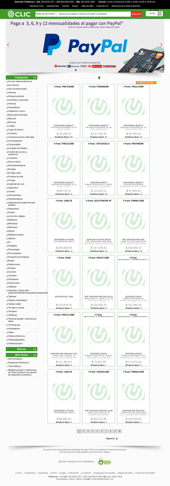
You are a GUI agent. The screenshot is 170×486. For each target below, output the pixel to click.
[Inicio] (18, 13)
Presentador (14, 249)
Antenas (12, 104)
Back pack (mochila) (17, 115)
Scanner (12, 272)
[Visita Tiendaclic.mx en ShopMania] (75, 461)
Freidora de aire (15, 176)
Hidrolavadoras (15, 199)
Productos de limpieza (18, 257)
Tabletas (12, 296)
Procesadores (14, 253)
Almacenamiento (16, 96)
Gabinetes (13, 188)
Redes (11, 261)
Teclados (12, 311)
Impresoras (13, 209)
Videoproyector (15, 343)
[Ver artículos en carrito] (154, 11)
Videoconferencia (16, 336)
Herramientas (14, 195)
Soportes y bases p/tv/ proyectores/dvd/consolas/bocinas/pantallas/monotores (22, 291)
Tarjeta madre (14, 304)
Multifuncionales (16, 235)
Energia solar (14, 173)
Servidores (13, 279)
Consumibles (14, 144)
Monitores (13, 227)
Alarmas (12, 92)
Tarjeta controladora (17, 300)
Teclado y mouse (16, 308)
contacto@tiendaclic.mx (102, 479)
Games (11, 191)
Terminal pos (14, 325)
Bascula (12, 118)
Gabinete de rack (16, 184)
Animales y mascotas (18, 100)
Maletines (12, 220)
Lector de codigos (16, 216)
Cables (11, 126)
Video (11, 332)
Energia (12, 169)
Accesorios (13, 85)
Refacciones (14, 264)
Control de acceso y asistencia (17, 153)
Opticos (11, 238)
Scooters (12, 275)
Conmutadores (15, 141)
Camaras (12, 133)
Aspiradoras (14, 107)
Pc (9, 242)
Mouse (11, 231)
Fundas (11, 180)
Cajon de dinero (15, 130)
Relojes (12, 268)
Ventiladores (14, 328)
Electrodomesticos (17, 165)
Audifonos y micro (16, 111)
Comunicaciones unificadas (21, 137)
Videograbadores (16, 340)
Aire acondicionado (17, 89)
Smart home (14, 283)
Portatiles (12, 246)
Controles (12, 158)
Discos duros (14, 162)
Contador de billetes (17, 148)
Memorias (13, 223)
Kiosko (11, 212)
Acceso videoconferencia (20, 81)
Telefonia (12, 315)
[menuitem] (36, 6)
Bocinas (12, 122)
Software (12, 287)
